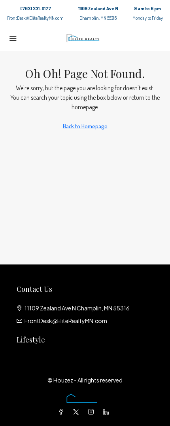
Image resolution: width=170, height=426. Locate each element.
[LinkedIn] (107, 411)
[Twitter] (77, 411)
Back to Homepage (85, 126)
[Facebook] (62, 411)
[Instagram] (92, 411)
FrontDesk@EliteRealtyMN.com (35, 18)
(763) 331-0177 (35, 8)
